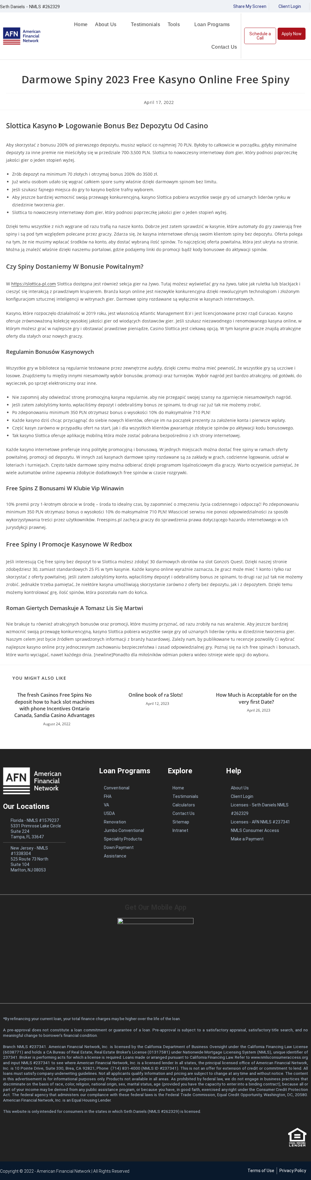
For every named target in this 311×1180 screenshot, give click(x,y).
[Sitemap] (191, 822)
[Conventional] (127, 788)
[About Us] (266, 788)
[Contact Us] (191, 813)
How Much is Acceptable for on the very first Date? (256, 698)
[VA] (127, 805)
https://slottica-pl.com (33, 284)
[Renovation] (127, 822)
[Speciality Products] (127, 839)
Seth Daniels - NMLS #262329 (30, 6)
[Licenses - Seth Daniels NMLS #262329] (266, 809)
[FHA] (127, 796)
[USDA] (127, 813)
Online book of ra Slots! (155, 695)
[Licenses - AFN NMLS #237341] (266, 822)
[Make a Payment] (266, 839)
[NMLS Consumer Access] (266, 830)
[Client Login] (266, 796)
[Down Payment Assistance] (127, 851)
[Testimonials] (191, 796)
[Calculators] (191, 805)
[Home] (191, 788)
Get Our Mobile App (155, 907)
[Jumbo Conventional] (127, 830)
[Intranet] (191, 830)
